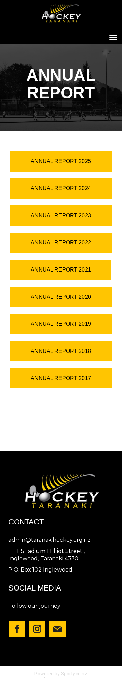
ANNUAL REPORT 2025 (61, 161)
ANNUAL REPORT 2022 (61, 242)
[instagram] (37, 629)
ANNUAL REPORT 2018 (61, 351)
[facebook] (17, 629)
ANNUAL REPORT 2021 (61, 270)
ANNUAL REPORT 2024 (61, 188)
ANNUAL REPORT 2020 (61, 297)
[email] (57, 629)
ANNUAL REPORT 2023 (61, 215)
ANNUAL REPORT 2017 (61, 378)
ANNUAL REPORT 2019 (61, 324)
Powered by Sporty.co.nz (60, 673)
